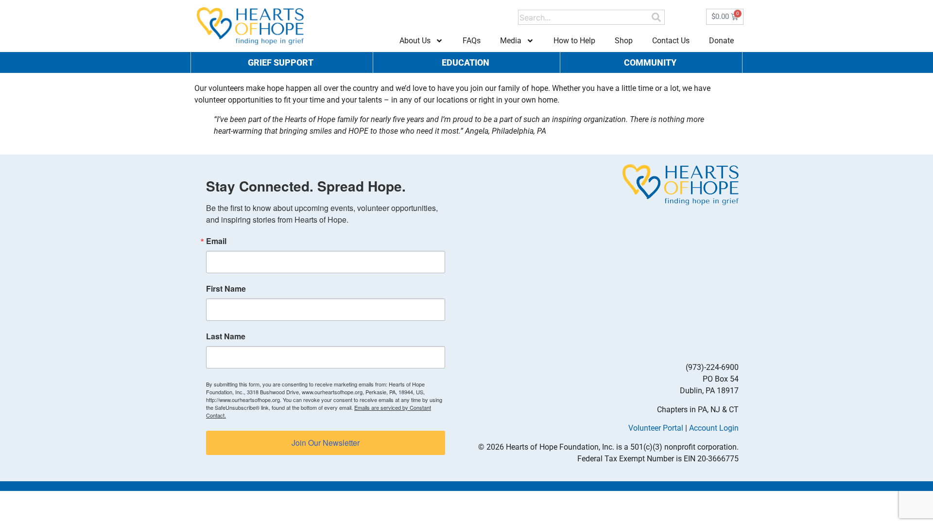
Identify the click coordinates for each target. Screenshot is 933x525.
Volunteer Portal (655, 428)
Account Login (714, 428)
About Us (415, 40)
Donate (721, 40)
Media (510, 40)
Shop (624, 40)
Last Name (225, 336)
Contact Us (671, 40)
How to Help (574, 40)
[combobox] (584, 17)
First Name (226, 289)
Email (216, 241)
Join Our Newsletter (326, 442)
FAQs (472, 40)
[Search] (656, 17)
